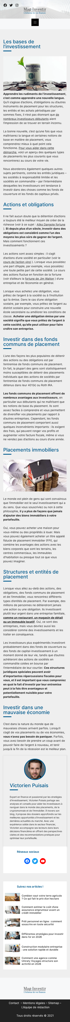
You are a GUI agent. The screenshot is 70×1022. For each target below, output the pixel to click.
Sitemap (53, 1003)
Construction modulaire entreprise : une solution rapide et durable (42, 948)
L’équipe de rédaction (35, 1007)
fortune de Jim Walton (39, 278)
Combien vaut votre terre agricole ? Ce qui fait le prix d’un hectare (42, 897)
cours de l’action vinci (17, 262)
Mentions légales (34, 1003)
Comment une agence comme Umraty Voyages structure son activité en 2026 (40, 960)
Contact (14, 1003)
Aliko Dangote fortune (51, 224)
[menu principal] (35, 22)
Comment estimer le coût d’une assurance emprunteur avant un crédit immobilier (41, 909)
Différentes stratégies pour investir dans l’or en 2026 (42, 935)
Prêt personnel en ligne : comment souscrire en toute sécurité (42, 923)
